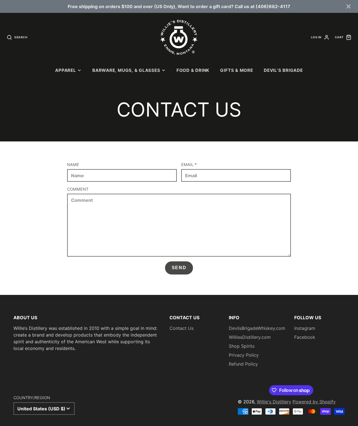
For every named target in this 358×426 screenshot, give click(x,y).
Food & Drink (192, 70)
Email (189, 164)
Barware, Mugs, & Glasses (126, 70)
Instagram (304, 328)
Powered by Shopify (314, 401)
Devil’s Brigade (283, 70)
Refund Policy (243, 364)
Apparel (65, 70)
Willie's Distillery (274, 401)
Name (73, 164)
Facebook (304, 337)
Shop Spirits (242, 346)
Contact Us (181, 328)
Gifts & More (236, 70)
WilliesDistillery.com (250, 337)
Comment (77, 189)
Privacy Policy (244, 355)
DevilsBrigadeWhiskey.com (257, 328)
